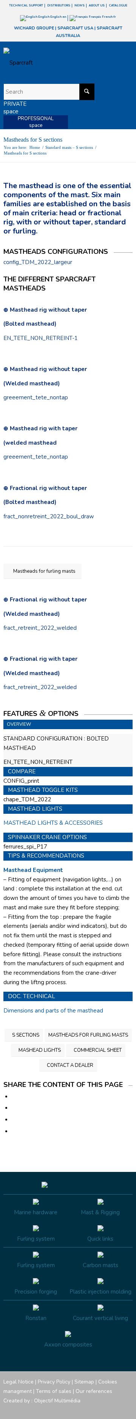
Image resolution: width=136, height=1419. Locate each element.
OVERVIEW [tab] (19, 724)
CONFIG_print (21, 781)
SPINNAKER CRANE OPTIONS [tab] (47, 837)
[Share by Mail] (14, 1131)
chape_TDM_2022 (27, 799)
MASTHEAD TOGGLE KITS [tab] (43, 790)
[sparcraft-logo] (55, 63)
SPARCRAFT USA (75, 28)
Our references (94, 1391)
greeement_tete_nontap (35, 397)
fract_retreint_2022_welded (40, 628)
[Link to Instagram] (93, 1409)
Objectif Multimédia (57, 1400)
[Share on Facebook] (14, 1097)
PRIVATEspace (14, 107)
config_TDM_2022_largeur (37, 262)
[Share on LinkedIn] (14, 1120)
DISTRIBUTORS (58, 5)
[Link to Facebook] (81, 1409)
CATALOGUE (118, 5)
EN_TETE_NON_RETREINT (38, 762)
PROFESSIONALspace (36, 122)
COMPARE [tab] (22, 771)
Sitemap (84, 1381)
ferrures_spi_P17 (25, 846)
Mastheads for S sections (32, 139)
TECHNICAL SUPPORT (26, 5)
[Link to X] (115, 1409)
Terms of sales (53, 1391)
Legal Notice (18, 1381)
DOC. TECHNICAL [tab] (31, 996)
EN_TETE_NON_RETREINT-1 (40, 338)
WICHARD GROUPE (34, 28)
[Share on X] (14, 1108)
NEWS (79, 5)
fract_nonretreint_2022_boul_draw (48, 516)
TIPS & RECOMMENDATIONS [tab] (46, 855)
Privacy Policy (54, 1381)
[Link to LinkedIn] (127, 1409)
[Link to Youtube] (104, 1409)
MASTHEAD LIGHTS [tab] (35, 809)
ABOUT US (97, 5)
